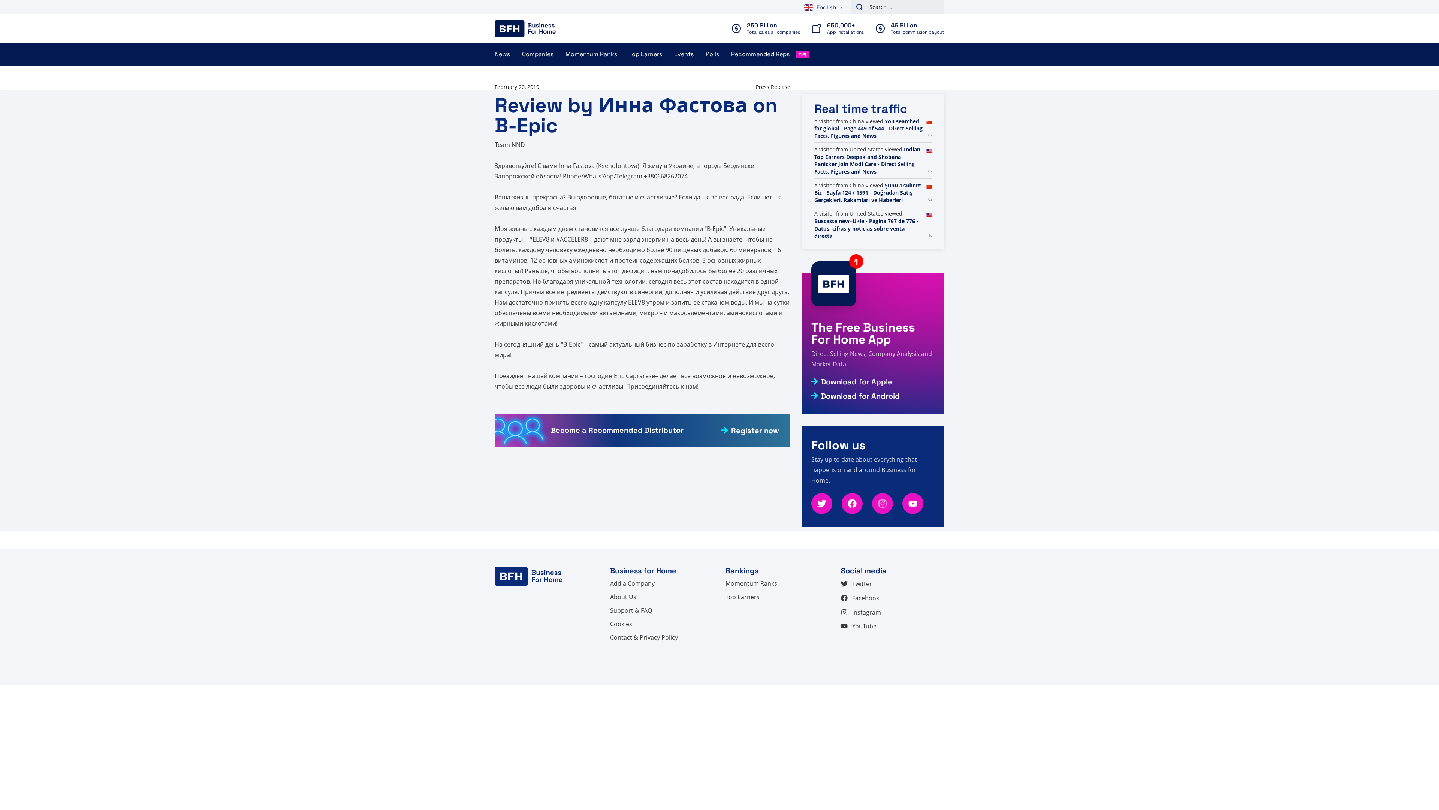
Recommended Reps (760, 54)
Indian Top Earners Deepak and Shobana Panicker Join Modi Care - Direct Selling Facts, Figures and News (867, 160)
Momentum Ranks (591, 54)
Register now (755, 430)
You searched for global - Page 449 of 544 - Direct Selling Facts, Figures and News (868, 129)
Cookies (621, 624)
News (502, 54)
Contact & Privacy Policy (644, 637)
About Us (623, 597)
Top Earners (645, 54)
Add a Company (632, 583)
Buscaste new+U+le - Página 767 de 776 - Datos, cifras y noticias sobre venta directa (866, 228)
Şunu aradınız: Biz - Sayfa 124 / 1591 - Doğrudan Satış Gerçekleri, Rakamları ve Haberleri (867, 193)
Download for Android (860, 396)
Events (684, 54)
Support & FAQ (631, 610)
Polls (712, 54)
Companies (537, 54)
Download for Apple (856, 382)
